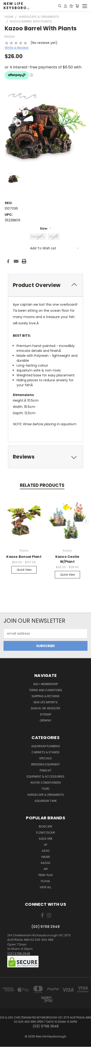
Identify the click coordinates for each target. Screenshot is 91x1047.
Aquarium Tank (46, 801)
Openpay (45, 720)
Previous (5, 521)
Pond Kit (46, 770)
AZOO (45, 851)
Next (86, 521)
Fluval (45, 881)
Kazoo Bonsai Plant (24, 556)
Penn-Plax (45, 875)
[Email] (16, 261)
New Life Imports (46, 702)
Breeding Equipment (45, 764)
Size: (45, 228)
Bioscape (45, 826)
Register (53, 708)
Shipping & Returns (46, 696)
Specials (45, 758)
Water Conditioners (45, 783)
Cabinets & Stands (46, 752)
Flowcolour (45, 833)
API (46, 869)
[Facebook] (8, 261)
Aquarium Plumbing (45, 746)
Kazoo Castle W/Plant (67, 559)
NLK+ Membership (45, 684)
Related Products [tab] (42, 485)
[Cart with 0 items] (77, 6)
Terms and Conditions (45, 690)
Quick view (24, 570)
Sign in (36, 708)
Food (45, 789)
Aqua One (45, 839)
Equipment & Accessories (45, 776)
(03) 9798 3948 (18, 953)
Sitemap (45, 714)
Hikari (45, 857)
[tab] (45, 285)
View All (45, 887)
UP (45, 845)
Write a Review (16, 47)
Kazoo (45, 863)
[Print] (24, 261)
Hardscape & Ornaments (45, 795)
